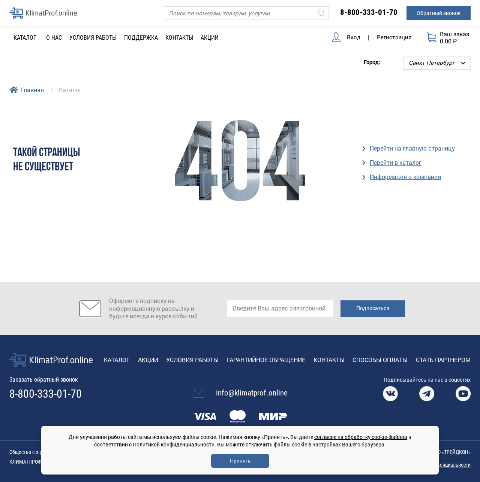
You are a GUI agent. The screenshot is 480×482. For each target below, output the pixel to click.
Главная (32, 90)
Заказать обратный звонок (43, 379)
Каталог (117, 360)
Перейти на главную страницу (412, 148)
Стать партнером (443, 360)
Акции (210, 37)
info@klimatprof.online (252, 392)
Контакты (179, 37)
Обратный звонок (438, 12)
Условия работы (93, 37)
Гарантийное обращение (266, 360)
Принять (240, 461)
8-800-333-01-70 (369, 12)
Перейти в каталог (396, 162)
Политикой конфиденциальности (173, 444)
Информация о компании (405, 177)
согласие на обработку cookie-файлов (360, 436)
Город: (372, 61)
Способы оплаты (380, 360)
